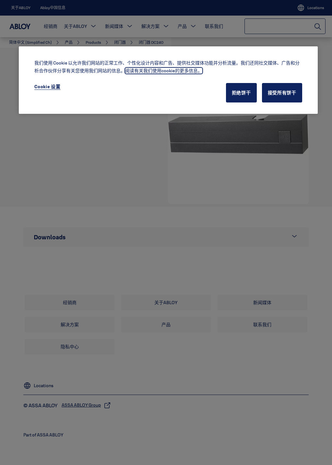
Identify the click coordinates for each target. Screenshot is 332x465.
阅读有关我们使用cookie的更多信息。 (163, 71)
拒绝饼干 (241, 93)
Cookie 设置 (47, 86)
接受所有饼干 (282, 93)
